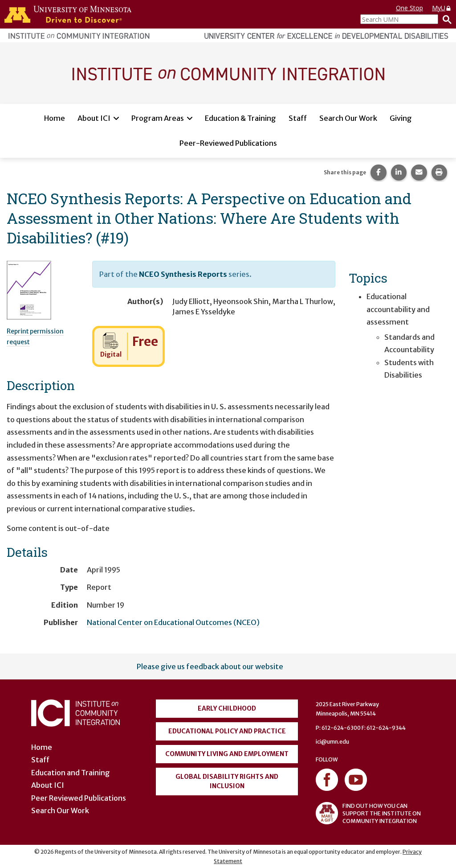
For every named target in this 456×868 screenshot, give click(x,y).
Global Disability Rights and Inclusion (226, 781)
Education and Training (70, 772)
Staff (298, 118)
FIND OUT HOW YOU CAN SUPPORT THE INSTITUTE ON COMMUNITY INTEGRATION (381, 813)
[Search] (445, 19)
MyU (438, 8)
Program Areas (157, 118)
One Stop (409, 8)
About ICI (93, 118)
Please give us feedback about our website (210, 666)
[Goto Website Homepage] (228, 72)
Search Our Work (348, 118)
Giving (401, 118)
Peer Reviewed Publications (78, 798)
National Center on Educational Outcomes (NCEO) (173, 622)
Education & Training (240, 118)
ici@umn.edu (332, 741)
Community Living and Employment (227, 754)
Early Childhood (227, 708)
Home (54, 118)
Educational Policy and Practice (227, 731)
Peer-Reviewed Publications (228, 143)
